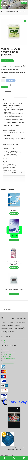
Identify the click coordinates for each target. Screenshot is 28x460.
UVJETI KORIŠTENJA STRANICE (9, 352)
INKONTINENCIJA (18, 11)
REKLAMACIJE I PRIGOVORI (8, 363)
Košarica (21, 457)
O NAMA (4, 340)
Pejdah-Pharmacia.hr (7, 3)
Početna (4, 11)
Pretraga (14, 458)
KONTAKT (5, 342)
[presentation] (9, 426)
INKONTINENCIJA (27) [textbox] (13, 309)
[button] (25, 21)
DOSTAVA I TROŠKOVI (7, 356)
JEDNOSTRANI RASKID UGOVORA (9, 360)
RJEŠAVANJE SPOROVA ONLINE (9, 358)
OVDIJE (13, 332)
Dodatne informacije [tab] (19, 95)
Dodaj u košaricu (10, 80)
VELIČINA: (3, 76)
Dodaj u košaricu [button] (14, 213)
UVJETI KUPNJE (6, 350)
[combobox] (14, 309)
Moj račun (4, 458)
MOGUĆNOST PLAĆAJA (7, 354)
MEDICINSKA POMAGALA (10, 11)
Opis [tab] (4, 95)
